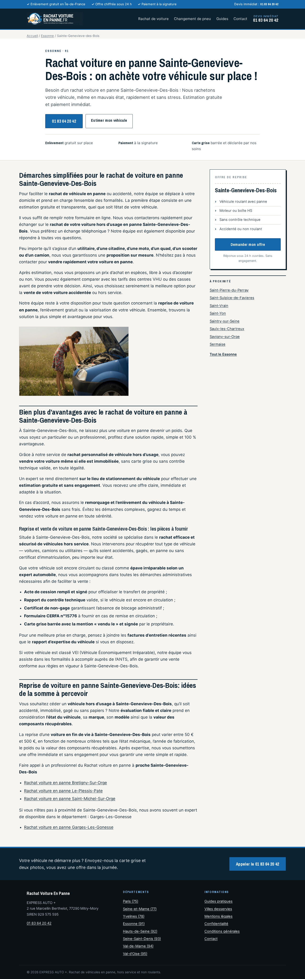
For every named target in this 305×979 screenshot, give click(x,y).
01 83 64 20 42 (64, 121)
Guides (222, 18)
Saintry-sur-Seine (224, 321)
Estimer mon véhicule (109, 120)
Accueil (32, 36)
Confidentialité (216, 924)
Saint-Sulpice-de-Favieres (232, 298)
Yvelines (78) (133, 916)
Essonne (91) (134, 924)
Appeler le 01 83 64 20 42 (257, 864)
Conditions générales (222, 931)
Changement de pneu (192, 18)
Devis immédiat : (256, 4)
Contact (240, 18)
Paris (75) (130, 901)
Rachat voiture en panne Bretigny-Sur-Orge (65, 782)
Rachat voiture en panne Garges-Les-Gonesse (68, 827)
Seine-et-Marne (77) (140, 909)
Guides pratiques (218, 901)
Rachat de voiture (153, 18)
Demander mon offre (248, 244)
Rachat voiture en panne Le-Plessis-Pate (63, 790)
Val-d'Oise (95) (135, 954)
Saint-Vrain (219, 306)
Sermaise (217, 344)
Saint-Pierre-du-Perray (229, 290)
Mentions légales (218, 916)
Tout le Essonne (223, 354)
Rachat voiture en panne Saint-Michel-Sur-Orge (69, 798)
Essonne (47, 36)
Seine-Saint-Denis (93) (142, 939)
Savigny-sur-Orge (225, 337)
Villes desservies (218, 909)
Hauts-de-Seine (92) (140, 931)
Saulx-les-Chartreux (227, 329)
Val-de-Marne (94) (138, 946)
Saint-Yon (218, 313)
